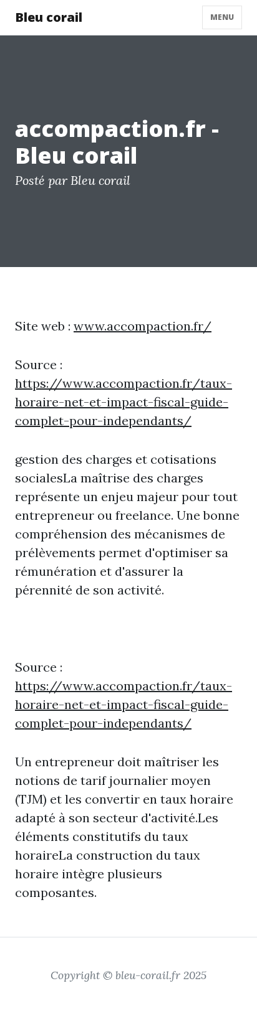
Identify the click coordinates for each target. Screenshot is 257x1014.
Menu (222, 17)
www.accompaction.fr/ (142, 326)
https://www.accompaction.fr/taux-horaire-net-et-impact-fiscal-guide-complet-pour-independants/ (123, 401)
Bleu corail (48, 17)
